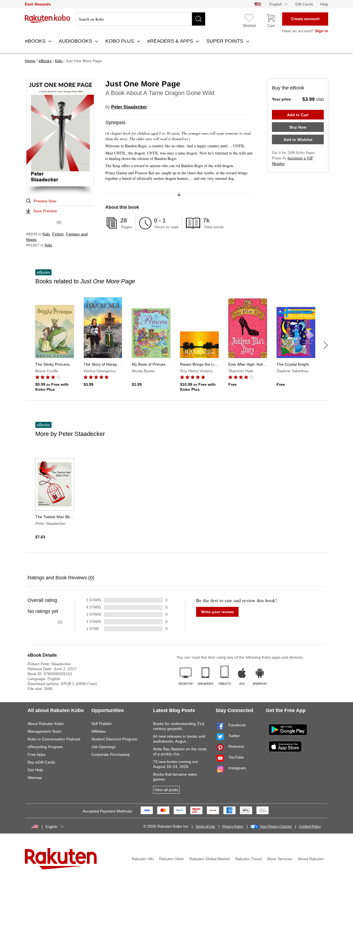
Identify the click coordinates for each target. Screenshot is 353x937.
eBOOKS (36, 41)
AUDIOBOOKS (76, 41)
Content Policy (310, 827)
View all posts (166, 789)
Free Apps (37, 754)
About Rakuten (311, 859)
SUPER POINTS (225, 41)
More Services (279, 859)
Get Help (35, 770)
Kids (46, 234)
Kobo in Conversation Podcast (54, 739)
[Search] (198, 19)
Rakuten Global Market (209, 859)
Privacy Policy (232, 827)
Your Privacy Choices (276, 827)
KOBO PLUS (120, 41)
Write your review (217, 612)
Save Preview (45, 211)
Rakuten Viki (143, 859)
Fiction (58, 234)
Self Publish (101, 723)
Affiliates (98, 731)
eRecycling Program (45, 747)
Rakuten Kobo (47, 19)
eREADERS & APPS (170, 41)
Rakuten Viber (171, 859)
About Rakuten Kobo (46, 723)
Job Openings (103, 747)
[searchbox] (140, 19)
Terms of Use (205, 827)
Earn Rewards (38, 4)
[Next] (325, 345)
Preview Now (45, 201)
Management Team (44, 731)
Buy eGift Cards (41, 762)
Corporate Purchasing (110, 754)
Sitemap (35, 777)
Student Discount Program (114, 739)
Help (324, 4)
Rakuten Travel (248, 859)
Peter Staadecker (129, 107)
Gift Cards (304, 4)
